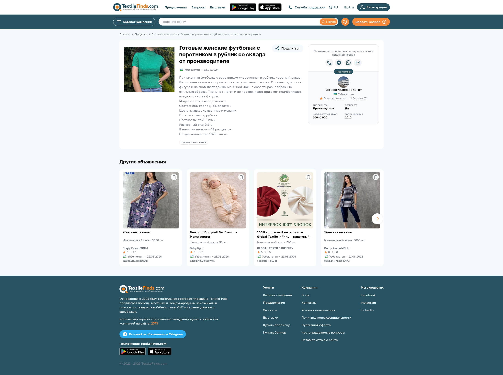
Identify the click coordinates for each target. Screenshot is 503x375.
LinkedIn (367, 310)
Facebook (368, 295)
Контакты (309, 302)
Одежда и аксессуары (193, 142)
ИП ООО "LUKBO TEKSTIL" (344, 90)
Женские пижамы (137, 232)
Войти (349, 7)
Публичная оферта (316, 325)
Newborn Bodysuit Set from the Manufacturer (213, 234)
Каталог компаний (137, 22)
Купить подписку (276, 325)
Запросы (198, 7)
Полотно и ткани (267, 261)
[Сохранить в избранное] (174, 177)
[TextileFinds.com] (135, 7)
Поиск (331, 22)
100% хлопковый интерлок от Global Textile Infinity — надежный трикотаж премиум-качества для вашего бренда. (283, 234)
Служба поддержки (310, 7)
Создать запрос (367, 22)
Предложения (176, 7)
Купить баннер (274, 332)
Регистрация (376, 7)
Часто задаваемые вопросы (323, 332)
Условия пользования (318, 310)
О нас (305, 295)
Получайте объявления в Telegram (156, 334)
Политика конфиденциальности (326, 317)
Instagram (368, 302)
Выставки (217, 7)
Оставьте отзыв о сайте (319, 340)
